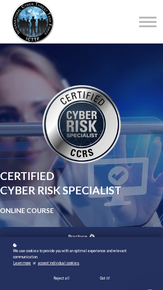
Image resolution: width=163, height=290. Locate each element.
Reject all (61, 278)
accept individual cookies (58, 263)
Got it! (105, 278)
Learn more (22, 263)
